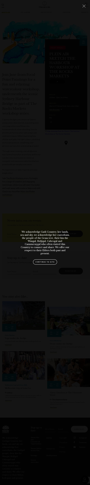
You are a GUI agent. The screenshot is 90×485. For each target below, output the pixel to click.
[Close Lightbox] (84, 6)
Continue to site (45, 262)
